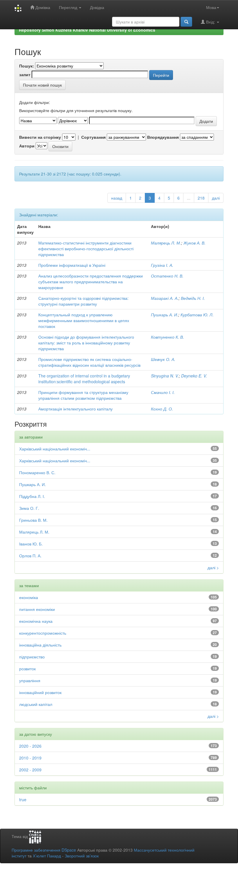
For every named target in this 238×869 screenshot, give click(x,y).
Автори (27, 146)
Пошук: (26, 66)
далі (216, 198)
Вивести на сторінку (40, 137)
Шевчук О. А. (163, 359)
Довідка (97, 7)
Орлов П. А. (30, 555)
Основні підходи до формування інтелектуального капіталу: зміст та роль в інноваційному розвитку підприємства (86, 342)
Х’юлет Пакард (47, 856)
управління (29, 680)
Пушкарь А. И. (164, 314)
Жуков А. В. (194, 243)
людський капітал (35, 704)
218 (201, 198)
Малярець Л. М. (166, 243)
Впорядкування (163, 137)
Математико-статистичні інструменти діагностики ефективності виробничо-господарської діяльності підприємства (86, 248)
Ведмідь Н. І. (193, 298)
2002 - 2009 (30, 770)
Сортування (93, 137)
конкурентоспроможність (42, 633)
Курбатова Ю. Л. (197, 314)
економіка (28, 597)
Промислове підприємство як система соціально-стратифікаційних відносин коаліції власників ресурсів (89, 362)
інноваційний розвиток (40, 692)
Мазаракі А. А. (164, 298)
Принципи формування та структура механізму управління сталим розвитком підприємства (83, 395)
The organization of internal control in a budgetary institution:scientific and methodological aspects (84, 378)
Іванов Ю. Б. (31, 544)
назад (116, 198)
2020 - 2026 (30, 746)
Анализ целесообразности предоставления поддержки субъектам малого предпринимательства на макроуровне (90, 281)
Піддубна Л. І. (32, 496)
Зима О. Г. (29, 508)
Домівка (42, 7)
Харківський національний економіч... (54, 449)
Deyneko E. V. (194, 376)
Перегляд (68, 7)
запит (24, 74)
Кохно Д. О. (162, 409)
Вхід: (210, 22)
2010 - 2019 (30, 758)
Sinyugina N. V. (165, 376)
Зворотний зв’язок (82, 856)
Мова (211, 7)
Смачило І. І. (163, 392)
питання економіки (37, 609)
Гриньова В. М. (33, 520)
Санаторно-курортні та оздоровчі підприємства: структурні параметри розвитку (83, 301)
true (22, 799)
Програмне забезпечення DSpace (44, 850)
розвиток (27, 668)
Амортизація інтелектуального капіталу (75, 409)
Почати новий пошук (42, 85)
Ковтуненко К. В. (167, 337)
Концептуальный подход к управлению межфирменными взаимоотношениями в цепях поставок (83, 320)
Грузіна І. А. (162, 265)
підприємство (32, 657)
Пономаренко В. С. (37, 472)
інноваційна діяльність (40, 645)
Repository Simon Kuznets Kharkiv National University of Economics (87, 30)
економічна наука (36, 621)
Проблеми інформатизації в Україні (71, 265)
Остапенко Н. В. (167, 276)
